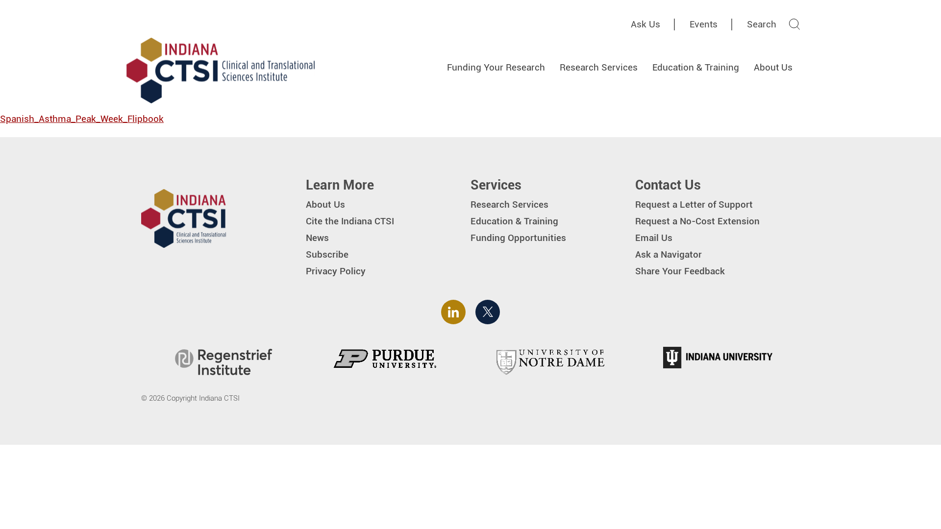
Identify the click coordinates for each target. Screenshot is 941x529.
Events (704, 24)
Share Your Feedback (680, 271)
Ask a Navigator (668, 254)
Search (761, 24)
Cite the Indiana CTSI (350, 221)
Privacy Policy (336, 271)
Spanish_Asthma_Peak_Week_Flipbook (82, 118)
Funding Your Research (496, 67)
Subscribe (327, 254)
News (317, 237)
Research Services (599, 67)
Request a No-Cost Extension (697, 221)
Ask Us (645, 24)
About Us (773, 67)
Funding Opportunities (518, 237)
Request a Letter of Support (694, 204)
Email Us (653, 237)
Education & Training (695, 67)
